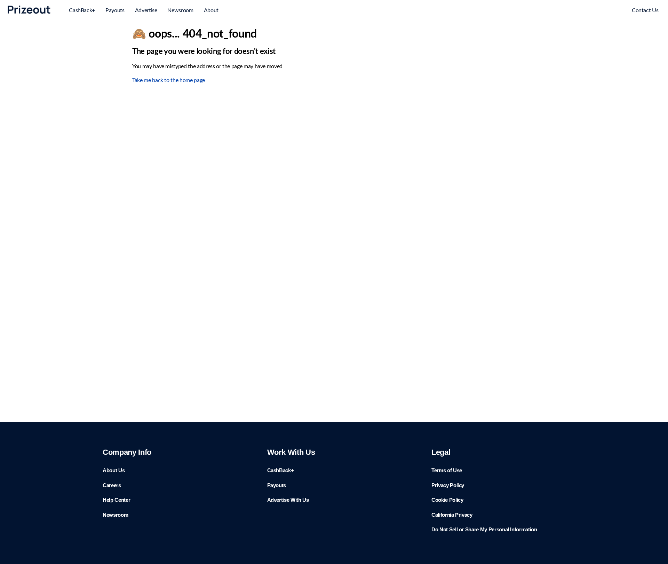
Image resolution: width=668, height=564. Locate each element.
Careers (112, 485)
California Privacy (451, 515)
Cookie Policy (447, 500)
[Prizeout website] (29, 15)
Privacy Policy (447, 485)
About (211, 10)
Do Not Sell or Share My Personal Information (484, 529)
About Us (114, 470)
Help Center (116, 500)
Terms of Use (446, 470)
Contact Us (645, 10)
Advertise (146, 10)
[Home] (598, 11)
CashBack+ (82, 10)
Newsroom (180, 10)
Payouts (115, 10)
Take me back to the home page (168, 80)
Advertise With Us (288, 500)
